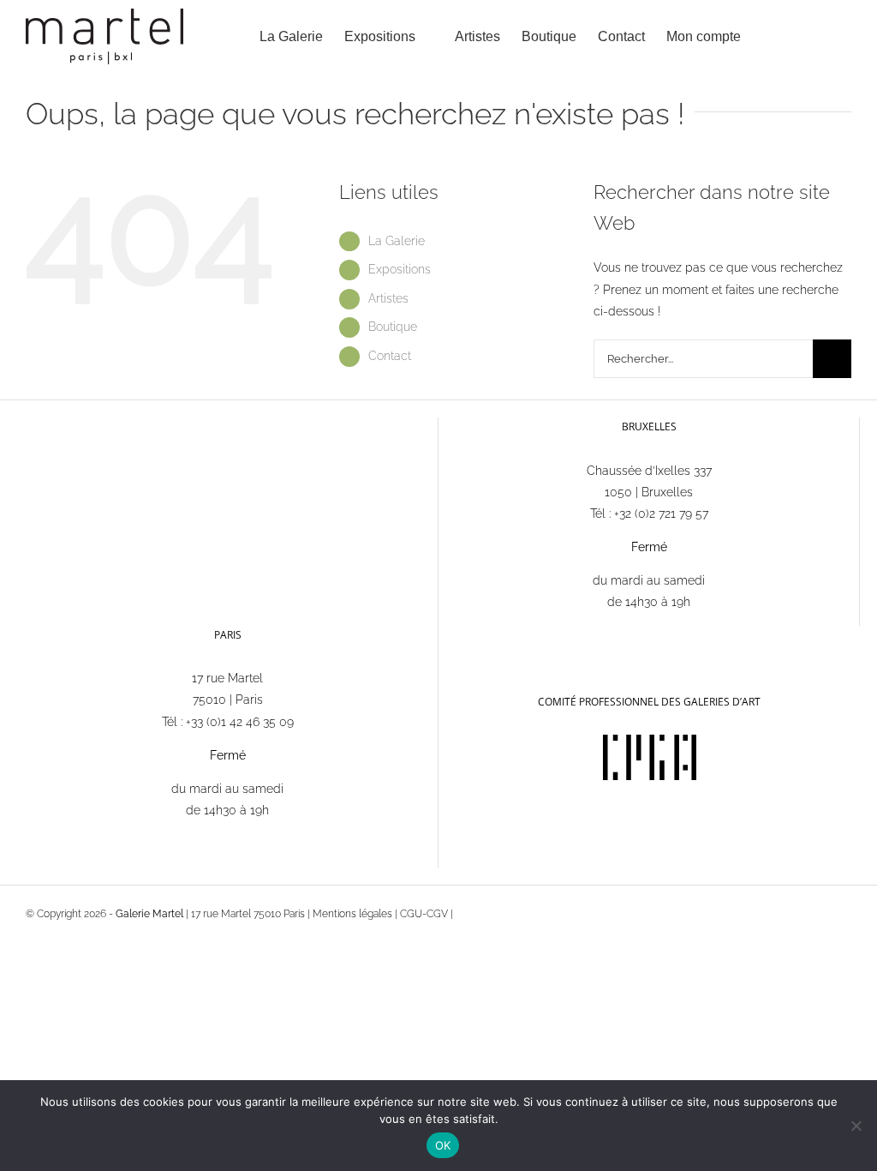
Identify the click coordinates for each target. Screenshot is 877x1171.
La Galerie (396, 241)
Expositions (399, 269)
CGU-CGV (424, 914)
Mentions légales (352, 914)
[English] (479, 634)
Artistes (388, 298)
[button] (825, 36)
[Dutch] (502, 634)
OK (443, 1145)
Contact (389, 356)
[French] (457, 634)
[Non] (855, 1125)
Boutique (392, 326)
